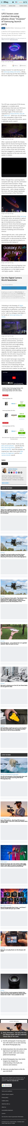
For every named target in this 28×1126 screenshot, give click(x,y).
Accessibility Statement (7, 1110)
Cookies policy (5, 1100)
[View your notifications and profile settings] (13, 2)
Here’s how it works (14, 39)
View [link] (22, 405)
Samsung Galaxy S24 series (12, 72)
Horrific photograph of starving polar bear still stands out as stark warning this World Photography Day (14, 1042)
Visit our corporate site (12, 1080)
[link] (6, 403)
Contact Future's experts (7, 1094)
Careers (3, 1113)
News (3, 28)
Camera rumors (23, 5)
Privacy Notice (20, 293)
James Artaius (10, 28)
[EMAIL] (21, 472)
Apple (21, 305)
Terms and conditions (7, 1091)
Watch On (4, 383)
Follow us (16, 65)
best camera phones (7, 446)
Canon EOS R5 (14, 113)
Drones (3, 9)
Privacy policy (5, 1097)
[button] (2, 2)
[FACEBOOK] (9, 472)
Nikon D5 (7, 115)
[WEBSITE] (19, 472)
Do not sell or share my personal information (12, 1116)
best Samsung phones (8, 447)
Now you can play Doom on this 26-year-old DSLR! (14, 1070)
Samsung (23, 216)
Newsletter (24, 65)
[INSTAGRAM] (14, 472)
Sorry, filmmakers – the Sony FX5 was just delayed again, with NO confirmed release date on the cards (14, 1034)
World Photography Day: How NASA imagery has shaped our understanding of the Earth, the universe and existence (14, 1062)
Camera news (12, 5)
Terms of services (18, 292)
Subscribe (20, 2)
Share (5, 65)
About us (4, 1107)
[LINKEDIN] (17, 472)
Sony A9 (21, 113)
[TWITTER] (12, 472)
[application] (14, 166)
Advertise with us (6, 1104)
